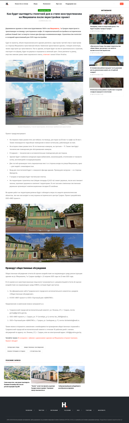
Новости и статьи (21, 4)
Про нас (59, 4)
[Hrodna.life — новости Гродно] (7, 4)
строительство (35, 351)
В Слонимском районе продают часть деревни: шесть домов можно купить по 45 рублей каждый (106, 70)
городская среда (13, 347)
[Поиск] (115, 4)
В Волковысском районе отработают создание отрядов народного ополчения (106, 91)
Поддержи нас (71, 4)
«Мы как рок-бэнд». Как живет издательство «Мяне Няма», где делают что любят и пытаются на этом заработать (105, 48)
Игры (35, 4)
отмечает (46, 54)
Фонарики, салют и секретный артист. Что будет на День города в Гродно (104, 28)
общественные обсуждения (34, 347)
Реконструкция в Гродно (16, 351)
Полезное (46, 4)
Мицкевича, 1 (55, 28)
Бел (121, 4)
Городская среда (44, 10)
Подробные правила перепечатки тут (111, 419)
